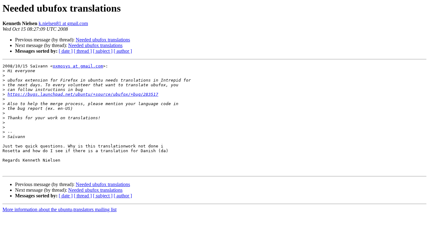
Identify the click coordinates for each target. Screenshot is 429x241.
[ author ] (123, 51)
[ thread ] (83, 51)
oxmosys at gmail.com (78, 66)
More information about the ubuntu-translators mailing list (60, 209)
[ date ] (66, 51)
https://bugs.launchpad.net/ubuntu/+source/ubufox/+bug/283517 (83, 94)
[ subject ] (102, 51)
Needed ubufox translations (103, 39)
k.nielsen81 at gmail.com (63, 23)
